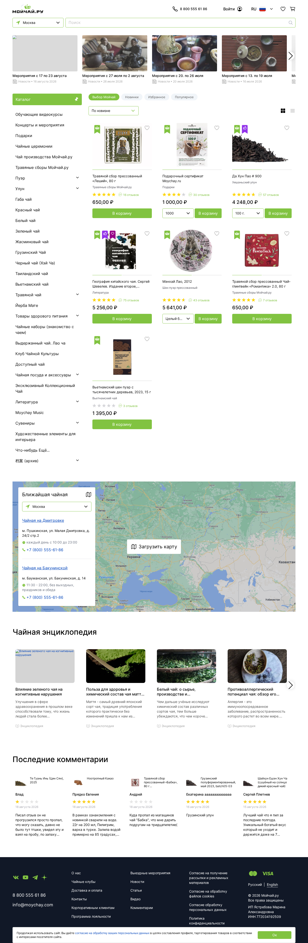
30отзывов (201, 195)
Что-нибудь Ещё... (32, 450)
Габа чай (23, 199)
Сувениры (25, 423)
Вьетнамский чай (32, 284)
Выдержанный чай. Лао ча (40, 343)
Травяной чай (28, 294)
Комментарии (141, 908)
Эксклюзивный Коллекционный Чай (45, 388)
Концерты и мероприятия (39, 125)
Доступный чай (30, 364)
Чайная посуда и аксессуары (43, 374)
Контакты (79, 899)
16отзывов (131, 195)
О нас (76, 873)
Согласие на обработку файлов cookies (208, 893)
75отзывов (131, 300)
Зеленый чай (27, 231)
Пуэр (20, 178)
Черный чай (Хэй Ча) (35, 263)
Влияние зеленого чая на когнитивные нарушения (39, 691)
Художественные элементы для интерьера (45, 436)
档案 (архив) (26, 460)
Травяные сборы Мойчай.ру (42, 167)
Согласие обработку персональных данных (208, 907)
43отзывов (201, 300)
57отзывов (271, 195)
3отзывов (130, 406)
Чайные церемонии (33, 146)
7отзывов (270, 300)
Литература (26, 401)
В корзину (122, 213)
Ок (274, 935)
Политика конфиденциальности (207, 920)
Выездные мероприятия (150, 873)
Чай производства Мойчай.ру (43, 156)
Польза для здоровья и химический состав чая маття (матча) (114, 691)
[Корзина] (292, 9)
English (272, 884)
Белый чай (25, 220)
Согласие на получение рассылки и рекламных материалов (208, 878)
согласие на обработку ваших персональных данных (112, 933)
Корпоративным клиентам (93, 908)
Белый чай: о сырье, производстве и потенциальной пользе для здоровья (182, 691)
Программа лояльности (91, 916)
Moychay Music (29, 412)
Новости (24, 81)
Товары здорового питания (41, 316)
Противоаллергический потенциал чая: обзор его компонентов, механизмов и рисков (255, 691)
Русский (255, 884)
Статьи (136, 890)
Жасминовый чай (32, 241)
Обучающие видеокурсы (39, 114)
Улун (19, 188)
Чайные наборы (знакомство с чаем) (44, 329)
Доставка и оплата (86, 890)
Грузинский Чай (30, 252)
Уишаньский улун (244, 182)
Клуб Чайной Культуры (37, 353)
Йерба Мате (26, 305)
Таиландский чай (31, 273)
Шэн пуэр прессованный (179, 287)
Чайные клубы (83, 882)
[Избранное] (283, 9)
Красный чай (27, 209)
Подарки (23, 135)
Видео (135, 899)
